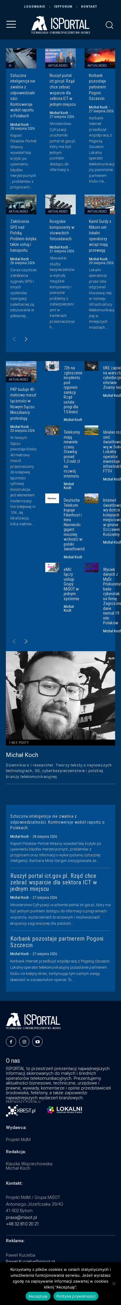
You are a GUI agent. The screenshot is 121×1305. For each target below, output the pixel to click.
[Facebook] (11, 1041)
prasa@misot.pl (21, 1217)
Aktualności (58, 65)
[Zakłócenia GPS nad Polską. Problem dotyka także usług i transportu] (21, 205)
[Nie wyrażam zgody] (114, 1283)
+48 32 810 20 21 (22, 1224)
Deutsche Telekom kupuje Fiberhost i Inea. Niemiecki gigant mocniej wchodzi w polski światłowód (74, 525)
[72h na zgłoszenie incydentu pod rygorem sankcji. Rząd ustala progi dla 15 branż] (52, 366)
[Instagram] (24, 1041)
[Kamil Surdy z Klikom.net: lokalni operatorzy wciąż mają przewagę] (100, 205)
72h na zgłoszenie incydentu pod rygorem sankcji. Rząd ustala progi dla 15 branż (73, 389)
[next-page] (23, 339)
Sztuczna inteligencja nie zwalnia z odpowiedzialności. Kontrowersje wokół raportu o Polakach (57, 822)
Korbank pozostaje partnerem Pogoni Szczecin (97, 87)
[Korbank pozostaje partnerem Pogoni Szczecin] (100, 58)
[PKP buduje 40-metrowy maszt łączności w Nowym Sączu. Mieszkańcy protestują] (21, 371)
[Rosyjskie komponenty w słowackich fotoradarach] (60, 205)
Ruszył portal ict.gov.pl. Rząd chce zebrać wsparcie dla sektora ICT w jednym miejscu (53, 882)
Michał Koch (19, 124)
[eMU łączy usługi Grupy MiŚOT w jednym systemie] (52, 567)
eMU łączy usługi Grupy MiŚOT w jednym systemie (71, 584)
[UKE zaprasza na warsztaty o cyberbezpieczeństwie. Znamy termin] (91, 366)
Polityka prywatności (75, 1296)
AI (10, 65)
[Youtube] (37, 1041)
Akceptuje (38, 1296)
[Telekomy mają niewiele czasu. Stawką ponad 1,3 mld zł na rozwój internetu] (52, 430)
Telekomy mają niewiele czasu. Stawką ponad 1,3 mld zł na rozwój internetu (72, 454)
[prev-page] (11, 339)
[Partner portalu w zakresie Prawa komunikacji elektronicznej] (64, 1109)
